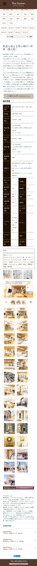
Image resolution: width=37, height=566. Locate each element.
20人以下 (25, 28)
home (4, 23)
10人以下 (11, 28)
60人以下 (18, 32)
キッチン (28, 257)
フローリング (18, 262)
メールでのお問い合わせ (18, 564)
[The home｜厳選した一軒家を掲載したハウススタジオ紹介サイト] (18, 4)
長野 (11, 18)
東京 (4, 14)
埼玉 (18, 14)
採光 (32, 262)
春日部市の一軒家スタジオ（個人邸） (14, 540)
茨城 (32, 14)
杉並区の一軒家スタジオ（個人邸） (13, 548)
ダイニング (7, 259)
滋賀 (25, 18)
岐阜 (18, 18)
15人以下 (18, 28)
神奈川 (11, 14)
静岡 (4, 18)
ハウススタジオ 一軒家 (19, 259)
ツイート (18, 556)
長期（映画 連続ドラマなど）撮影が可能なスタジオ (18, 10)
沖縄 (32, 18)
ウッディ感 (21, 257)
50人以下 (11, 32)
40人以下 (4, 32)
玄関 (20, 264)
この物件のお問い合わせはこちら (18, 96)
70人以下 (25, 32)
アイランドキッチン (10, 257)
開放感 (30, 264)
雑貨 (5, 266)
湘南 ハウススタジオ (10, 264)
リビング (26, 262)
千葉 (25, 14)
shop (11, 23)
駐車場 (10, 266)
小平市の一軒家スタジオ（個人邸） (13, 532)
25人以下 (32, 28)
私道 (25, 264)
